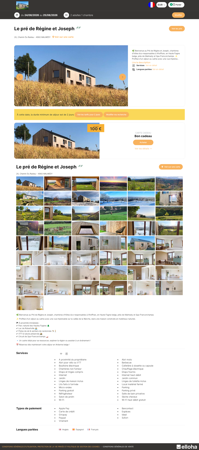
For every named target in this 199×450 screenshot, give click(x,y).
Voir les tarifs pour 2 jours (88, 114)
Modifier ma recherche (116, 114)
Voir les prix (177, 28)
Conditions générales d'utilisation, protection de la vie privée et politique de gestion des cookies (51, 447)
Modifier (178, 15)
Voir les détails (142, 148)
